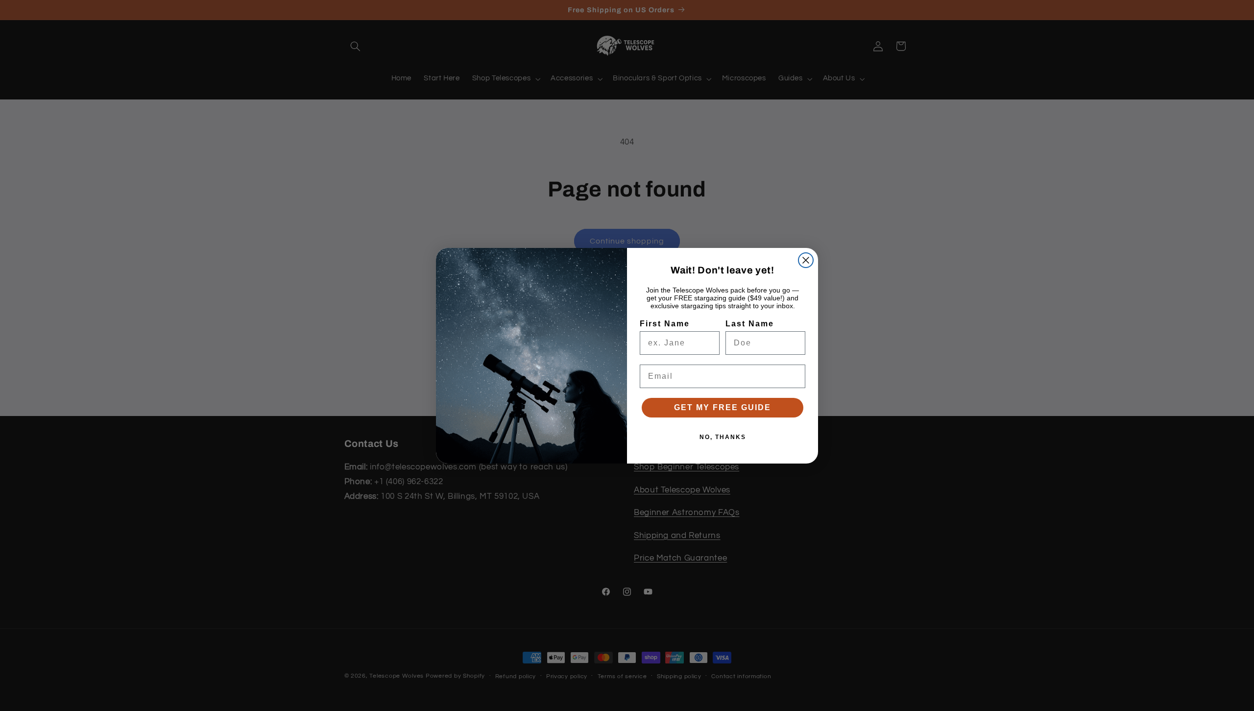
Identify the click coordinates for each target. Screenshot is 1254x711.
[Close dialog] (805, 260)
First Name (665, 323)
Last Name (749, 323)
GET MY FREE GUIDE (722, 407)
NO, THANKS (722, 437)
